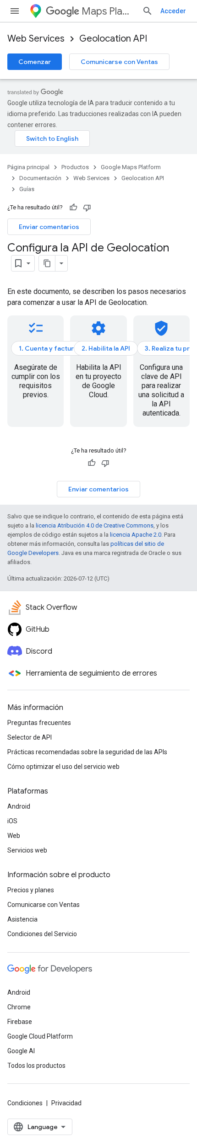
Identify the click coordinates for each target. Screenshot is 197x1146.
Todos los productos (36, 1065)
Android (18, 806)
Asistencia (22, 919)
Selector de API (29, 737)
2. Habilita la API (106, 348)
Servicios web (27, 850)
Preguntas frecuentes (39, 722)
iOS (12, 821)
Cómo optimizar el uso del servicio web (63, 766)
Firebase (19, 1021)
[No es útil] (87, 207)
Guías (26, 189)
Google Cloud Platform (40, 1036)
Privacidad (66, 1103)
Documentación (40, 178)
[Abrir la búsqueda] (147, 10)
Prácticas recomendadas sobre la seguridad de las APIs (87, 752)
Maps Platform (108, 11)
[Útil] (73, 207)
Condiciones (25, 1103)
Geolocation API (113, 38)
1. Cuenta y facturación (55, 348)
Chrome (19, 1007)
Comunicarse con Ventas (119, 62)
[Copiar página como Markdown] (47, 263)
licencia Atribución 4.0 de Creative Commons (94, 525)
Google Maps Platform (131, 167)
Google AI (21, 1051)
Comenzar (34, 62)
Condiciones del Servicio (42, 934)
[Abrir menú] (14, 11)
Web (13, 835)
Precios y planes (30, 890)
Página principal (28, 167)
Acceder (173, 11)
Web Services (36, 38)
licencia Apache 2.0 (135, 534)
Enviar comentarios (49, 227)
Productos (75, 167)
